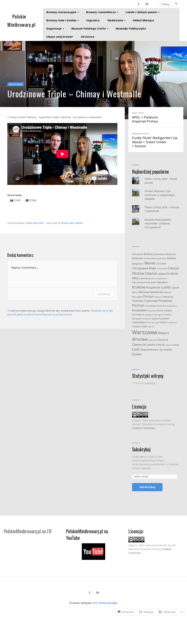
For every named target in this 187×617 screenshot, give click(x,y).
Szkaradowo (139, 322)
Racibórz (173, 306)
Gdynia (162, 273)
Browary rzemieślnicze (101, 12)
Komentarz (104, 294)
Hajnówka (145, 278)
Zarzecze (162, 339)
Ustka (144, 326)
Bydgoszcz (138, 263)
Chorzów (161, 263)
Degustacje (54, 28)
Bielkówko (137, 258)
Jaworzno (162, 278)
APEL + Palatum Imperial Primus (145, 117)
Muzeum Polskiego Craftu (88, 28)
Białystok (171, 254)
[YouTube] (147, 4)
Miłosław (143, 292)
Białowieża (159, 254)
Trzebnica (172, 322)
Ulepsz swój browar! (59, 36)
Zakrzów (152, 340)
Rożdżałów (139, 310)
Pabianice (167, 296)
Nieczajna (137, 296)
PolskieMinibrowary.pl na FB (27, 531)
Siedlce (168, 310)
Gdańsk (151, 273)
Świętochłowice (149, 349)
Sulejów (146, 318)
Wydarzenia (115, 20)
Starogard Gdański (162, 314)
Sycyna (154, 318)
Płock (165, 306)
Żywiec (137, 354)
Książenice (153, 287)
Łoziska (175, 344)
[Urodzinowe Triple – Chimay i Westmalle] (93, 80)
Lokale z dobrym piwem (141, 12)
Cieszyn (173, 268)
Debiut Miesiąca (143, 20)
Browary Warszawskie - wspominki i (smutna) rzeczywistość (158, 223)
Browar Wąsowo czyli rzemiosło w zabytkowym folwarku (160, 194)
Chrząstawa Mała (144, 268)
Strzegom (137, 318)
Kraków (138, 287)
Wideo (79, 223)
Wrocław (140, 339)
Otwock (158, 297)
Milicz (135, 292)
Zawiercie (139, 344)
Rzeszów (152, 310)
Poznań (138, 305)
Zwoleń (150, 344)
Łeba (167, 345)
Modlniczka (156, 292)
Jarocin (154, 278)
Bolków (171, 258)
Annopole (137, 254)
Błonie (149, 263)
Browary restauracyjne (61, 12)
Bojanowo (161, 258)
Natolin (167, 292)
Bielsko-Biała (150, 258)
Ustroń (151, 326)
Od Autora (87, 36)
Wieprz (163, 333)
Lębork (175, 287)
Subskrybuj (141, 449)
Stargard (149, 314)
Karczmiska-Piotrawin (144, 282)
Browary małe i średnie (61, 20)
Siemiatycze (138, 314)
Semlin (160, 310)
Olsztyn (148, 296)
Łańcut (160, 344)
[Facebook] (138, 4)
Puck (159, 305)
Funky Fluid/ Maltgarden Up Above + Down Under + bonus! (155, 140)
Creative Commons (143, 428)
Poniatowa (165, 301)
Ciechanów (162, 268)
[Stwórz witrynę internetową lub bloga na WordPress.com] (70, 603)
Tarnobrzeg (152, 322)
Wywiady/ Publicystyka (131, 28)
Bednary (149, 254)
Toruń (162, 322)
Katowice (162, 282)
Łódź (136, 349)
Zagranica (93, 20)
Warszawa (144, 332)
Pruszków (150, 305)
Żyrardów (165, 349)
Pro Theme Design (105, 603)
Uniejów (136, 326)
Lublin (166, 287)
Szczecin (164, 318)
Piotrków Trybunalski (145, 300)
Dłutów (138, 273)
